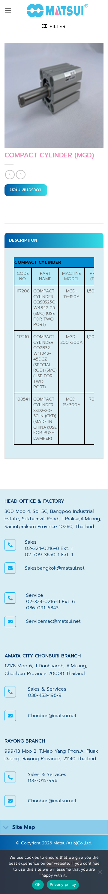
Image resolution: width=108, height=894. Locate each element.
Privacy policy (63, 884)
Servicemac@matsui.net (53, 621)
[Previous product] (20, 174)
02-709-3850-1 (42, 554)
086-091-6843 (42, 607)
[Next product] (9, 174)
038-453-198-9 (45, 695)
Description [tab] (23, 240)
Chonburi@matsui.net (52, 715)
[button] (8, 10)
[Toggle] (6, 827)
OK (38, 884)
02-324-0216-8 (42, 548)
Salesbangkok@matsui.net (55, 568)
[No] (100, 873)
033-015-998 (42, 780)
